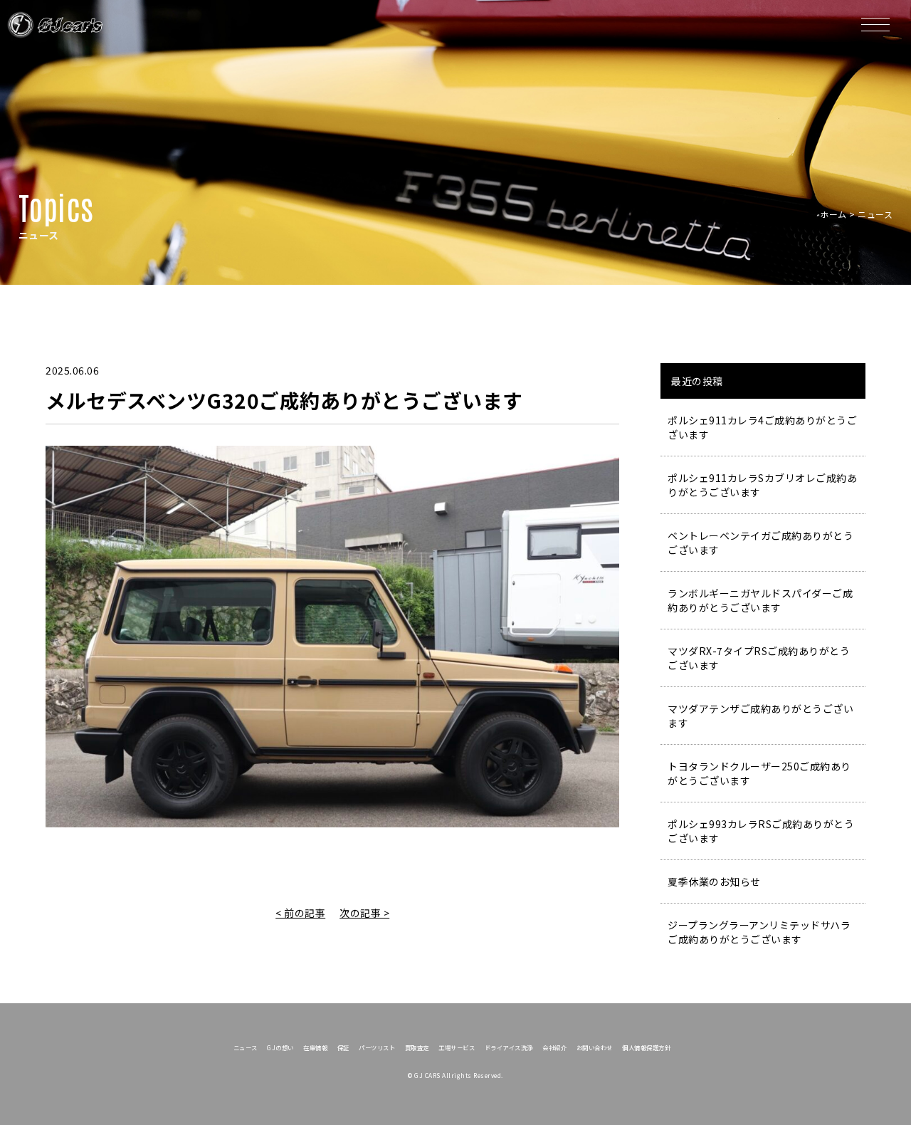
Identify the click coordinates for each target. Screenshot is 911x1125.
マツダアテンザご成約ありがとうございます (760, 715)
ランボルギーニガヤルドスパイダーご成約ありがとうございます (760, 600)
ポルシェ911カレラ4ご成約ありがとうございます (762, 427)
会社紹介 (554, 1047)
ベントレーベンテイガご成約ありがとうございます (760, 542)
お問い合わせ (594, 1047)
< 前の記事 (300, 913)
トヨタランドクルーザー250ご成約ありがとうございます (759, 773)
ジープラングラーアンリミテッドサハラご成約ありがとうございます (759, 932)
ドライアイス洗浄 (509, 1047)
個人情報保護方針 (646, 1047)
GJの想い (280, 1047)
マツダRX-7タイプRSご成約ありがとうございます (759, 658)
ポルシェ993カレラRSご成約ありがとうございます (761, 831)
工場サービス (456, 1047)
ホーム (833, 214)
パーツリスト (377, 1047)
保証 (343, 1047)
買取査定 (417, 1047)
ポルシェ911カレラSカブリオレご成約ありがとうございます (762, 485)
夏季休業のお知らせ (714, 881)
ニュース (245, 1047)
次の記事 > (364, 913)
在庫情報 (315, 1047)
